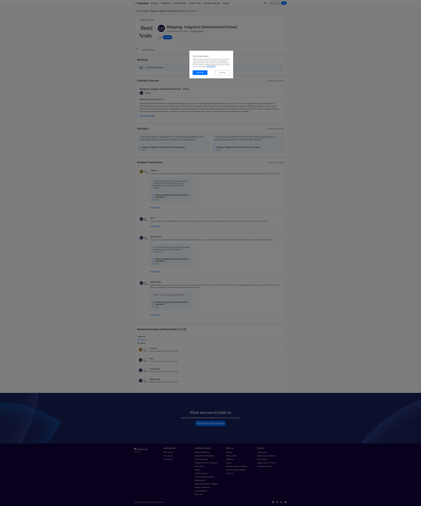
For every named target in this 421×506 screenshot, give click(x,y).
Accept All (200, 72)
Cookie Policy (211, 66)
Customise (222, 72)
